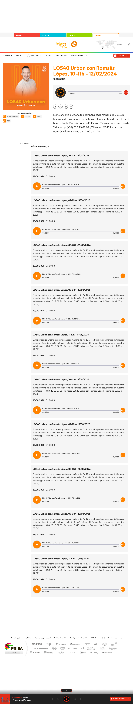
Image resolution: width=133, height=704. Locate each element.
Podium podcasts (61, 651)
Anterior (52, 699)
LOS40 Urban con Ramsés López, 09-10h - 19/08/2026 (61, 200)
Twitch (77, 610)
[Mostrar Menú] (3, 45)
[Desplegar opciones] (126, 92)
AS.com (94, 644)
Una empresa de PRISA (13, 646)
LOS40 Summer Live (79, 56)
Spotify (27, 116)
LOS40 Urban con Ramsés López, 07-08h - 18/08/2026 (61, 513)
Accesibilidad (27, 638)
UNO (54, 647)
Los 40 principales (49, 644)
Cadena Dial (82, 647)
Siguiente (81, 699)
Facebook (55, 107)
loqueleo (94, 651)
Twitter (60, 107)
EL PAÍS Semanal (91, 647)
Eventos (48, 56)
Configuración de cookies (79, 638)
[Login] (129, 44)
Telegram (71, 107)
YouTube (61, 610)
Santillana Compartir (75, 644)
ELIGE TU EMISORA (119, 699)
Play (66, 699)
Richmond (35, 651)
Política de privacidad (43, 638)
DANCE (72, 35)
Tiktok (56, 610)
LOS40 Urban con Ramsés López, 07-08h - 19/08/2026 (61, 289)
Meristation (107, 651)
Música (19, 56)
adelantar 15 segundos (74, 699)
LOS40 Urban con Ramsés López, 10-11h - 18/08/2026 (61, 379)
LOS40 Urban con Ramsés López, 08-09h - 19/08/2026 (62, 245)
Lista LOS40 (7, 56)
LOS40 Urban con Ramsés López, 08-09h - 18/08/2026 (62, 468)
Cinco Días (72, 647)
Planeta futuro (101, 647)
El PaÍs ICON (72, 651)
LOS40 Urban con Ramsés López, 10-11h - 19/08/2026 (61, 155)
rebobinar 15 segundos (58, 699)
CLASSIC (46, 35)
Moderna (48, 651)
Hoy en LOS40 (61, 56)
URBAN (98, 35)
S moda (83, 651)
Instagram (51, 610)
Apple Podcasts (12, 116)
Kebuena (110, 647)
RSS (8, 121)
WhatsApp (66, 107)
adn (103, 644)
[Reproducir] (60, 92)
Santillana (61, 644)
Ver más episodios (24, 113)
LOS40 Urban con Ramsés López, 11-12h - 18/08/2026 (61, 334)
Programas (36, 56)
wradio (62, 647)
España (119, 45)
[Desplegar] (66, 690)
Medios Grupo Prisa (13, 652)
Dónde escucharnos (115, 638)
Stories (82, 610)
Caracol (112, 644)
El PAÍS (37, 644)
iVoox (39, 116)
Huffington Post (40, 647)
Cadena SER (86, 644)
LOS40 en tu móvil (98, 638)
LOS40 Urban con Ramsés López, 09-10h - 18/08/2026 (61, 424)
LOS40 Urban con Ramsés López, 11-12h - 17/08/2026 (61, 558)
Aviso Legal (15, 638)
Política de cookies (60, 638)
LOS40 (19, 35)
